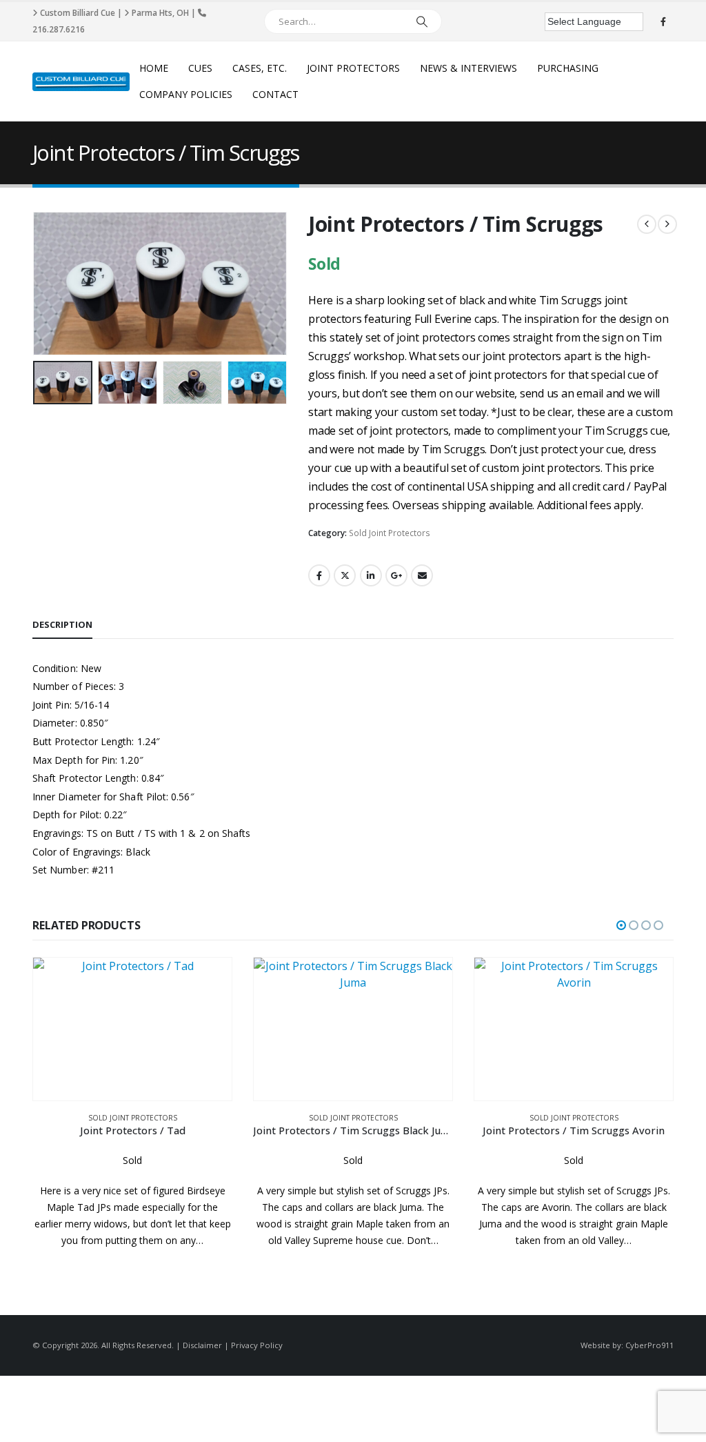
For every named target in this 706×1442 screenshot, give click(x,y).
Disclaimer (202, 1345)
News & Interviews (468, 68)
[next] (667, 224)
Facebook (319, 575)
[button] (36, 283)
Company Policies (185, 94)
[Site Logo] (81, 81)
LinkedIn (371, 575)
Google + (396, 575)
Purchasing (567, 68)
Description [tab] (62, 624)
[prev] (646, 224)
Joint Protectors (353, 68)
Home (153, 68)
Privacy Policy (257, 1345)
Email (422, 575)
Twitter (345, 575)
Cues (200, 68)
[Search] (422, 21)
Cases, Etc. (259, 68)
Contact (275, 94)
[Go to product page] (132, 1029)
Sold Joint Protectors (389, 533)
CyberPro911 (649, 1345)
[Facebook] (663, 21)
